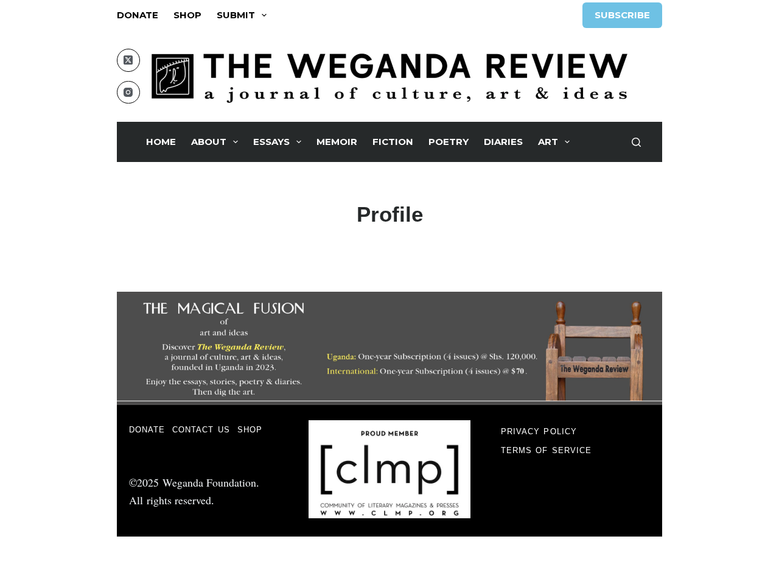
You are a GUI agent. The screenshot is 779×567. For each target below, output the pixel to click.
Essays (271, 141)
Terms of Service (546, 450)
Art (548, 141)
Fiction (392, 141)
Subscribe (622, 15)
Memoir (336, 141)
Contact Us (201, 429)
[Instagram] (128, 92)
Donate (137, 15)
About (208, 141)
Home (161, 141)
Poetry (448, 141)
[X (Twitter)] (128, 60)
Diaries (503, 141)
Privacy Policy (539, 431)
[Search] (636, 142)
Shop (187, 15)
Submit (236, 15)
